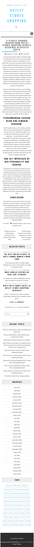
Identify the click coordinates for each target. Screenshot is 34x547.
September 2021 (17, 412)
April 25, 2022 (8, 270)
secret (5, 513)
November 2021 (17, 406)
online (28, 501)
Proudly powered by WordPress (10, 542)
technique (5, 525)
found (22, 497)
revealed (27, 509)
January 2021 (17, 437)
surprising (28, 521)
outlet (24, 223)
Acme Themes (17, 544)
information (17, 501)
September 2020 (17, 449)
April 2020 (17, 464)
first (18, 497)
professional (7, 509)
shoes (16, 513)
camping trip (25, 489)
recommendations (18, 509)
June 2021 (17, 421)
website (22, 525)
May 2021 (17, 424)
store (28, 517)
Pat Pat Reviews (18, 505)
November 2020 (17, 443)
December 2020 (17, 440)
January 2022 (17, 400)
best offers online (16, 485)
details (27, 493)
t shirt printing (14, 525)
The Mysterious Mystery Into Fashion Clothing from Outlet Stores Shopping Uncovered (25, 235)
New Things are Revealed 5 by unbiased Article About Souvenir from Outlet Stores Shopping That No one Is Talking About (17, 345)
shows (28, 513)
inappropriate (8, 501)
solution (16, 517)
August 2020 (17, 452)
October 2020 (17, 446)
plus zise (27, 505)
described (15, 223)
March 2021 (17, 430)
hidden (27, 497)
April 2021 (17, 427)
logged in (15, 307)
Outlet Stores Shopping (17, 15)
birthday (24, 485)
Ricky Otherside (24, 54)
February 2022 (17, 397)
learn (23, 501)
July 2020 (17, 455)
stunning (10, 521)
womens (28, 525)
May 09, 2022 (8, 252)
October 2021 (17, 409)
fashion (20, 223)
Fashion (7, 223)
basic (7, 485)
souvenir (22, 517)
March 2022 (17, 393)
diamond (6, 497)
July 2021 (17, 418)
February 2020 (17, 471)
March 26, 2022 (11, 283)
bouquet (18, 489)
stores (20, 225)
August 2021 (17, 415)
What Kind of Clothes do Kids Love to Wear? (17, 340)
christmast (7, 493)
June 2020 (17, 458)
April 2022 (17, 390)
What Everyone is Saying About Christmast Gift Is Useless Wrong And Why (10, 235)
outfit (5, 505)
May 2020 (17, 461)
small (10, 517)
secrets (29, 223)
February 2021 (17, 434)
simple (6, 517)
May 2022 (17, 387)
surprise (21, 521)
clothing (14, 493)
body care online (9, 489)
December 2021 (17, 403)
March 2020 (17, 467)
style (16, 521)
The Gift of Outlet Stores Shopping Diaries (17, 376)
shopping (14, 225)
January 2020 (17, 474)
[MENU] (31, 33)
